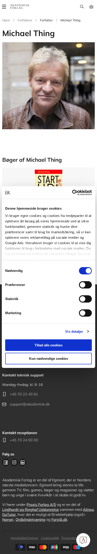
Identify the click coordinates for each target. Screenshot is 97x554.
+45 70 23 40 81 (24, 394)
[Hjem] (19, 6)
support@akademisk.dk (30, 404)
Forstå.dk (59, 519)
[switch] (85, 284)
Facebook (5, 462)
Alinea (88, 509)
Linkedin (22, 462)
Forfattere (25, 20)
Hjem (6, 20)
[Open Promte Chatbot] (83, 540)
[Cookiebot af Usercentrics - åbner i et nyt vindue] (72, 193)
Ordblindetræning (30, 519)
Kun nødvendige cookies (48, 358)
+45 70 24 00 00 (24, 440)
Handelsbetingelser (25, 538)
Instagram (14, 462)
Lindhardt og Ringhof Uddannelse (30, 509)
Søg (82, 6)
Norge (7, 519)
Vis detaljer (74, 331)
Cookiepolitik (50, 538)
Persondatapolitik (73, 538)
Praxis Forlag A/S (41, 504)
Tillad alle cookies (48, 345)
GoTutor (9, 514)
